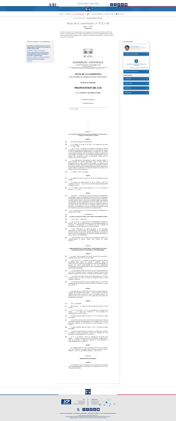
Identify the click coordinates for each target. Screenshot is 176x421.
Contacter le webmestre (93, 416)
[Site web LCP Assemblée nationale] (74, 402)
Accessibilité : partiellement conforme (80, 416)
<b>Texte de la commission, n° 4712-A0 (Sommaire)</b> (39, 41)
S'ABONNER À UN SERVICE (93, 413)
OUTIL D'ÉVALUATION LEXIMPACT (108, 413)
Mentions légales (69, 416)
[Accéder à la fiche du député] (136, 48)
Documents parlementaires (79, 18)
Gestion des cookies (106, 416)
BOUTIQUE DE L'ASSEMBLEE (66, 413)
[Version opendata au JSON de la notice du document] (136, 92)
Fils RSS (100, 416)
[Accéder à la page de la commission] (136, 63)
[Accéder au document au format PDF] (136, 79)
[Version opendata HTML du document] (136, 83)
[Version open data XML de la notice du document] (136, 88)
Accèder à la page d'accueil (88, 8)
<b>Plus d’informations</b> (136, 41)
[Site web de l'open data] (102, 402)
